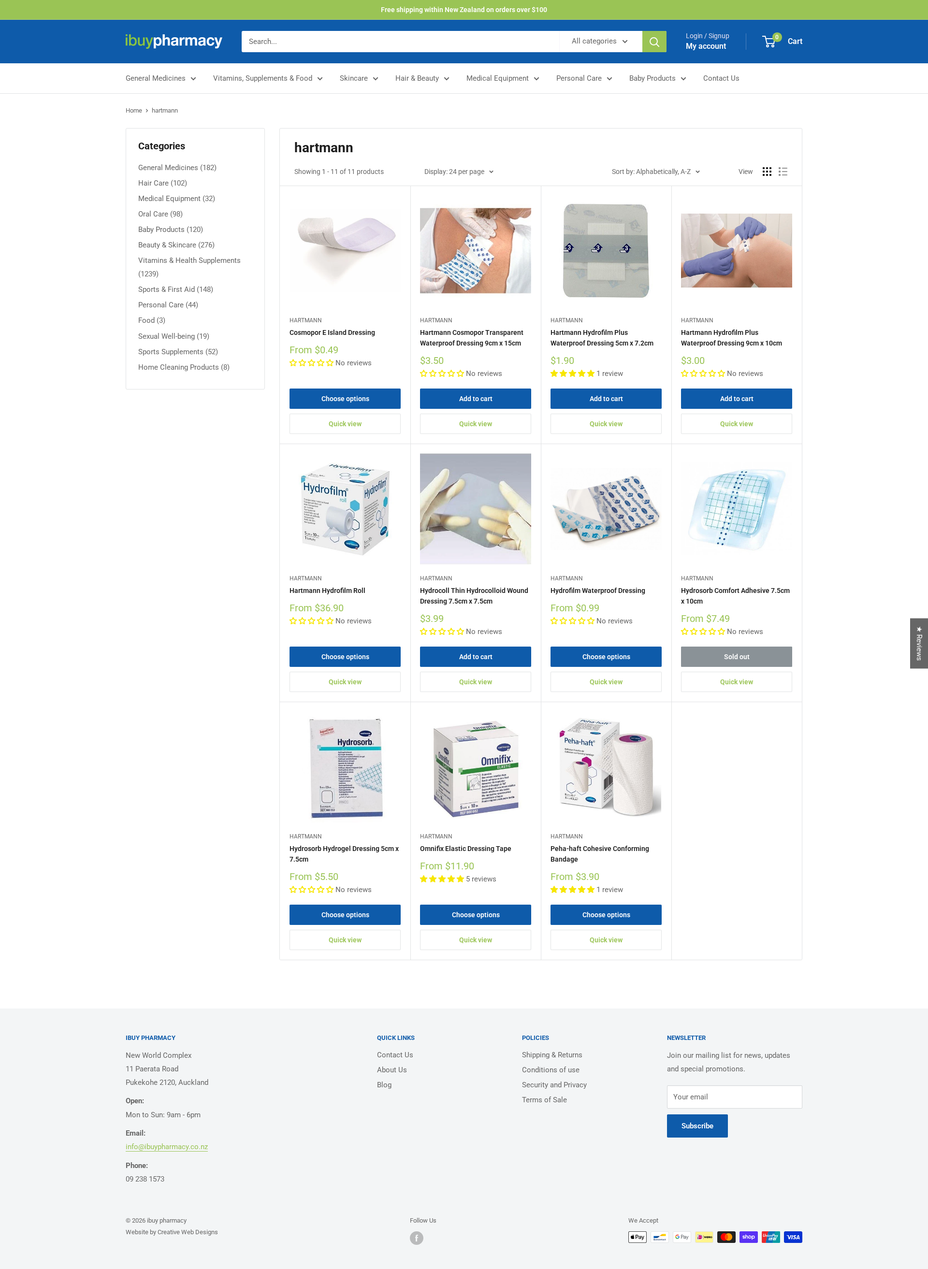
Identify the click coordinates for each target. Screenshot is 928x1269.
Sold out (737, 657)
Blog (384, 1085)
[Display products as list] (783, 171)
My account (706, 46)
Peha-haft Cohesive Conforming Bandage (600, 854)
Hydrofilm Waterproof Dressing (598, 590)
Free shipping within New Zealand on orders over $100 (464, 10)
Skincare (354, 78)
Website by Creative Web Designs (172, 1232)
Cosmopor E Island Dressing (332, 332)
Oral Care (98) (160, 214)
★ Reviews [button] (919, 643)
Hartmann (306, 320)
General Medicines (156, 78)
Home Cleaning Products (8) (184, 367)
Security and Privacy (554, 1085)
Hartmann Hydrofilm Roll (327, 590)
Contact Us (721, 78)
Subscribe (697, 1126)
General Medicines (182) (177, 167)
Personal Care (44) (168, 305)
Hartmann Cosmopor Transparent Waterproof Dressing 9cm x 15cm (471, 338)
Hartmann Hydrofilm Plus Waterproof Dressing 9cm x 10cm (731, 338)
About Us (392, 1070)
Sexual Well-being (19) (173, 336)
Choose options (345, 399)
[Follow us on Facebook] (416, 1238)
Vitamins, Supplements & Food (262, 78)
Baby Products (652, 78)
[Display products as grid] (767, 171)
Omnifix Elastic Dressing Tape (465, 848)
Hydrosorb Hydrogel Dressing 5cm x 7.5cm (344, 854)
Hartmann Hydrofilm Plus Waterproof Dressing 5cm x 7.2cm (602, 338)
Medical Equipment (497, 78)
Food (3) (151, 320)
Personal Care (579, 78)
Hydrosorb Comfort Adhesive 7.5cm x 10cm (735, 596)
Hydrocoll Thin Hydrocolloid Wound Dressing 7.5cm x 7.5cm (474, 596)
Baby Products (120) (170, 229)
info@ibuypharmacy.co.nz (167, 1146)
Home (134, 110)
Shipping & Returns (552, 1055)
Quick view (345, 424)
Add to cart (476, 399)
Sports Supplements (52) (178, 351)
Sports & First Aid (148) (175, 289)
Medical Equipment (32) (176, 198)
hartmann (165, 110)
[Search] (654, 41)
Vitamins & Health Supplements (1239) (189, 267)
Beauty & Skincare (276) (176, 245)
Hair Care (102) (162, 183)
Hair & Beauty (417, 78)
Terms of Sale (544, 1100)
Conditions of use (551, 1070)
